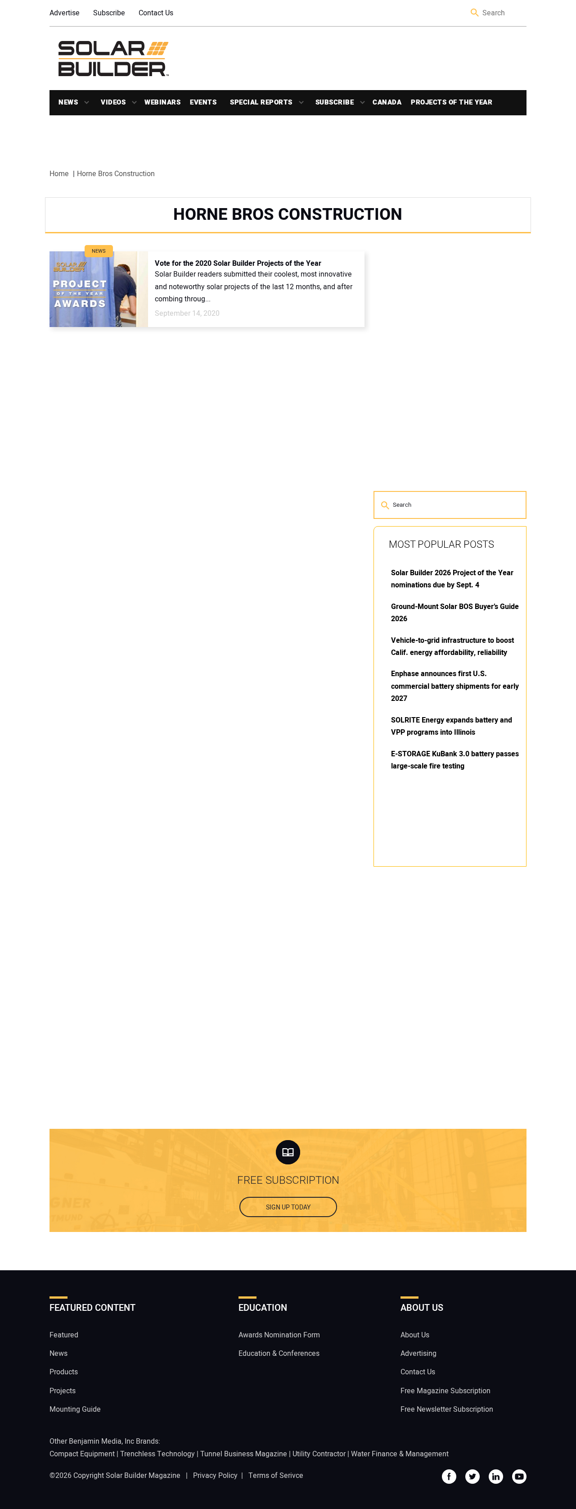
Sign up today (288, 1207)
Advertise (65, 13)
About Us (414, 1335)
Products (64, 1372)
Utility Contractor (319, 1454)
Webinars (162, 102)
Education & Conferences (279, 1353)
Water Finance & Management (400, 1454)
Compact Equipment (82, 1454)
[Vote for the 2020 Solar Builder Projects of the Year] (99, 289)
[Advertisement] (441, 1010)
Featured (64, 1335)
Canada (387, 102)
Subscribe (109, 13)
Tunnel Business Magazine (243, 1454)
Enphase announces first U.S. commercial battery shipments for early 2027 (455, 686)
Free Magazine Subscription (445, 1391)
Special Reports (261, 102)
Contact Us (156, 13)
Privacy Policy (215, 1475)
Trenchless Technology (157, 1454)
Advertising (418, 1353)
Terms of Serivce (275, 1475)
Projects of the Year (451, 102)
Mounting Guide (75, 1409)
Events (203, 102)
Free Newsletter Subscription (446, 1409)
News (68, 102)
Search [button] (475, 13)
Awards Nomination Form (279, 1335)
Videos (113, 102)
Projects (63, 1391)
